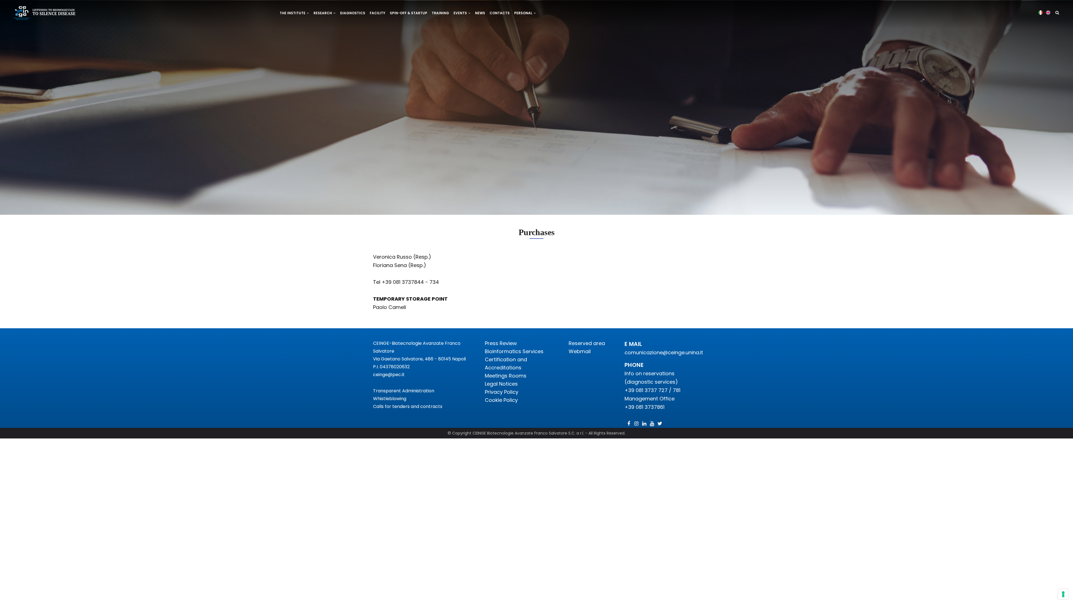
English (1048, 12)
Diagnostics (352, 13)
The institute (293, 13)
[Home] (45, 13)
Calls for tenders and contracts (407, 406)
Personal (523, 13)
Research (323, 13)
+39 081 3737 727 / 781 (652, 390)
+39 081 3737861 (644, 407)
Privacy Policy (501, 391)
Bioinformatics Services (514, 351)
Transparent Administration (403, 391)
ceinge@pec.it (389, 374)
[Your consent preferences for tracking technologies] (1063, 594)
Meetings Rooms (505, 375)
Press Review (501, 343)
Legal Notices (501, 383)
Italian (1040, 12)
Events (461, 13)
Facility (377, 13)
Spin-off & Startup (408, 13)
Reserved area (587, 343)
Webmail (580, 351)
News (480, 13)
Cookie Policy (501, 400)
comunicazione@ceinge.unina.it (664, 352)
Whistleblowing (389, 398)
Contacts (500, 13)
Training (440, 13)
